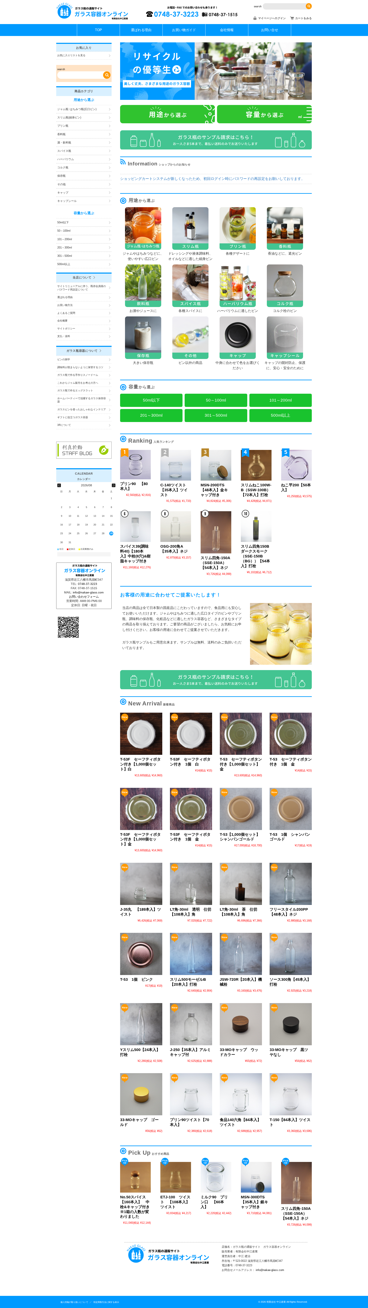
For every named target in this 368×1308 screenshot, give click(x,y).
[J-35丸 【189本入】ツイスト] (141, 884)
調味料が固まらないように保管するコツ (80, 367)
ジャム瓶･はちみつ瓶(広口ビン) (76, 109)
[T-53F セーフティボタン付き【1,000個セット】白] (141, 734)
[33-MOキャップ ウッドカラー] (241, 1024)
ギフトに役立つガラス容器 (72, 417)
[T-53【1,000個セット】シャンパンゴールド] (241, 809)
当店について (82, 277)
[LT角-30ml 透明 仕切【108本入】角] (191, 884)
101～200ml (64, 239)
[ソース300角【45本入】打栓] (291, 954)
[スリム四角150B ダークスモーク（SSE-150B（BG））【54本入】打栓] (256, 526)
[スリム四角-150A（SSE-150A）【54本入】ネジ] (216, 532)
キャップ (62, 192)
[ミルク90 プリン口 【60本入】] (216, 1177)
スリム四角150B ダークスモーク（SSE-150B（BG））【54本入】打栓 (257, 556)
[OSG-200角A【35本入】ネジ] (175, 526)
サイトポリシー (66, 328)
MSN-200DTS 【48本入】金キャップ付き (214, 490)
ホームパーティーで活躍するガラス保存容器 (81, 400)
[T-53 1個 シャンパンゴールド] (291, 809)
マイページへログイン (272, 18)
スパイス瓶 (64, 150)
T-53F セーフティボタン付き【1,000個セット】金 (140, 839)
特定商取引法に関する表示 (106, 1302)
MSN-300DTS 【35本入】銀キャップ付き (254, 1202)
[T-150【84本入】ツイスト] (291, 1094)
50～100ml (63, 230)
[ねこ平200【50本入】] (296, 465)
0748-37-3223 (87, 584)
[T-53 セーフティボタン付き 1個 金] (291, 734)
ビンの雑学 (63, 359)
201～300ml (64, 247)
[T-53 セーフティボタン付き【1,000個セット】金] (241, 734)
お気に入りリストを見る (71, 55)
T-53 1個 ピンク (136, 979)
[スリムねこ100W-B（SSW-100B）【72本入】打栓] (256, 465)
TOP (98, 30)
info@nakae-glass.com (270, 1270)
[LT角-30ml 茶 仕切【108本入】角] (241, 884)
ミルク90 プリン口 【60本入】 (214, 1202)
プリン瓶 (62, 125)
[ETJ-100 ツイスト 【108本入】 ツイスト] (175, 1177)
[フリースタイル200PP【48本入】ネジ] (291, 884)
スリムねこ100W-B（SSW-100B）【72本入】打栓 (256, 490)
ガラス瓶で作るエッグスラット (75, 390)
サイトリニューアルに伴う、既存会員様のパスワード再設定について (81, 288)
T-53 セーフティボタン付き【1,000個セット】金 (241, 764)
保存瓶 (61, 175)
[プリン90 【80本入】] (135, 464)
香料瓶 (61, 134)
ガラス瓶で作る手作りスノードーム (77, 374)
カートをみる (303, 18)
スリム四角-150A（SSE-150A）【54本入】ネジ (215, 563)
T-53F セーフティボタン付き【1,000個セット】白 (140, 764)
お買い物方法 (65, 305)
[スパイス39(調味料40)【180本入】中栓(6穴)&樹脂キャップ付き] (135, 526)
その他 (61, 184)
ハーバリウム (65, 159)
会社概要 (62, 320)
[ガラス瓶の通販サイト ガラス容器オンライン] (92, 19)
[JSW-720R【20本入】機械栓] (241, 954)
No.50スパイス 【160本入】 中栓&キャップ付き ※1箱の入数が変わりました (137, 1207)
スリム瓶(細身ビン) (69, 117)
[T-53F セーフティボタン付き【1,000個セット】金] (141, 809)
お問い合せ (269, 30)
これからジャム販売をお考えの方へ (77, 382)
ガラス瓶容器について (82, 350)
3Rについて (64, 425)
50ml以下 (63, 222)
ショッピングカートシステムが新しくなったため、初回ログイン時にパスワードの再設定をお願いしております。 (212, 179)
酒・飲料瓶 (64, 142)
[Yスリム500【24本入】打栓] (141, 1024)
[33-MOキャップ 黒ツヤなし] (291, 1024)
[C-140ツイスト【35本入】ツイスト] (175, 465)
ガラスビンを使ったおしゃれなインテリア (81, 409)
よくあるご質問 (66, 313)
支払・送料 (63, 336)
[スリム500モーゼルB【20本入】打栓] (191, 954)
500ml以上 (63, 264)
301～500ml (64, 255)
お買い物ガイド (184, 30)
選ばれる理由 (141, 30)
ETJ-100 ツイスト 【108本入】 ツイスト (177, 1202)
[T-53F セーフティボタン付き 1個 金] (191, 809)
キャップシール (67, 200)
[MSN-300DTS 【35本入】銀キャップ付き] (256, 1177)
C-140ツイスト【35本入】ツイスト (174, 490)
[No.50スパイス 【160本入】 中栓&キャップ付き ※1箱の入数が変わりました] (135, 1177)
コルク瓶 (62, 167)
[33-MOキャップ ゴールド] (141, 1094)
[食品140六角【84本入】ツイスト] (241, 1094)
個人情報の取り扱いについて (74, 1302)
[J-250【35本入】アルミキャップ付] (191, 1024)
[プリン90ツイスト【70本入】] (191, 1094)
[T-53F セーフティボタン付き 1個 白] (191, 734)
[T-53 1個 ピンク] (141, 954)
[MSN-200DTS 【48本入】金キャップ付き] (216, 465)
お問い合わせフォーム (84, 596)
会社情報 (227, 30)
